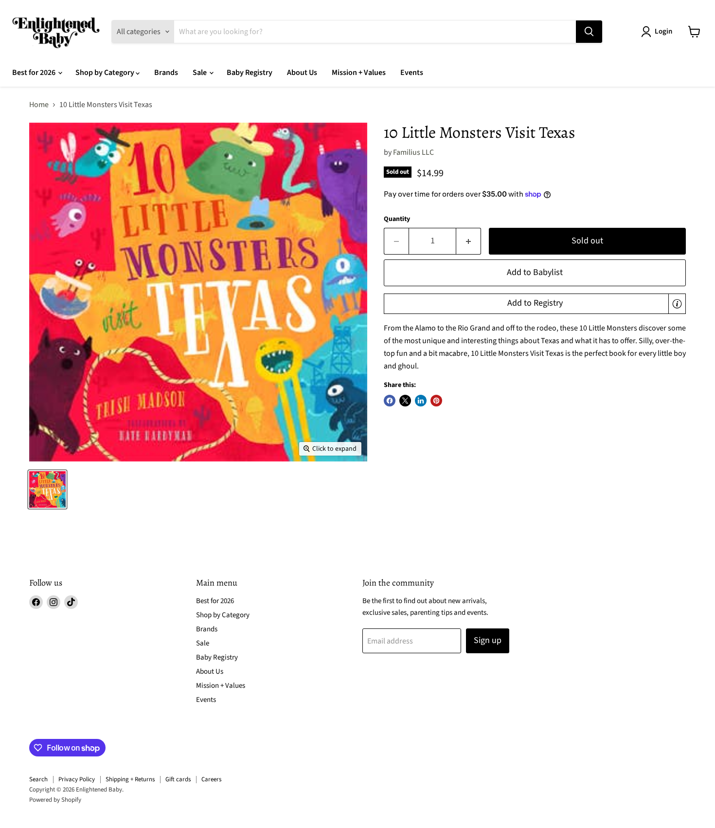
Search (38, 779)
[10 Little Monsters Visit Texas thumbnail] (47, 489)
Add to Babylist (535, 272)
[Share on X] (405, 400)
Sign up (487, 640)
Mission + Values (359, 72)
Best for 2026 (34, 72)
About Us (302, 72)
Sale (200, 72)
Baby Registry (249, 72)
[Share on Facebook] (389, 400)
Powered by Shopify (55, 799)
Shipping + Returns (130, 779)
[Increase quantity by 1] (468, 241)
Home (39, 104)
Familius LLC (413, 152)
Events (411, 72)
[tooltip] (677, 304)
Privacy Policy (76, 779)
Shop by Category (105, 72)
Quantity (397, 219)
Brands (166, 72)
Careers (211, 779)
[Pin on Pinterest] (436, 400)
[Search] (589, 31)
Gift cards (178, 779)
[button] (535, 304)
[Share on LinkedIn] (421, 400)
